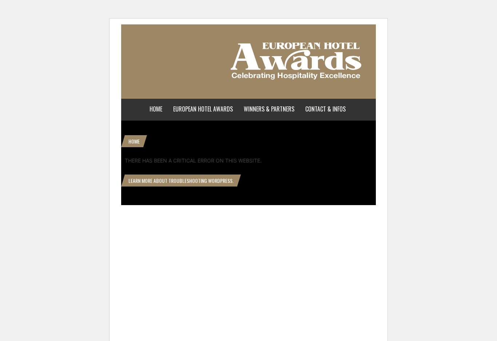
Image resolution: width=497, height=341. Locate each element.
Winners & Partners (269, 109)
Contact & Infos (325, 109)
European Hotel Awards (203, 109)
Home (156, 109)
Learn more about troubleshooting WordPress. (181, 180)
